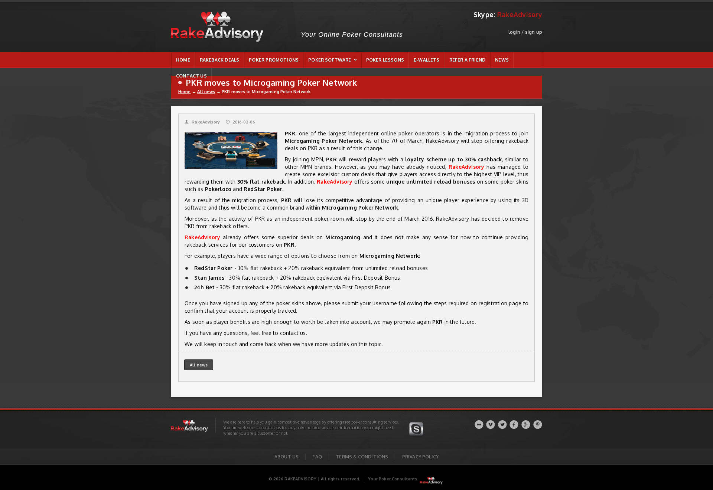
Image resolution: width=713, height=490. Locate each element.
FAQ (317, 457)
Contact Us (191, 76)
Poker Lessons (385, 60)
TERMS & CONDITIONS (362, 457)
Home (184, 91)
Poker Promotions (274, 60)
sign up (533, 32)
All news (206, 91)
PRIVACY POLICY (420, 457)
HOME (183, 60)
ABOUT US (286, 457)
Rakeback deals (220, 60)
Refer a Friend (467, 60)
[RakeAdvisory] (431, 478)
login (514, 32)
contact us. (293, 333)
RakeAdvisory (202, 122)
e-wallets (427, 60)
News (502, 60)
